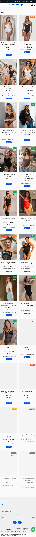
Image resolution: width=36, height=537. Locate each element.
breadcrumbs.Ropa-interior (15, 8)
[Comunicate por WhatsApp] (33, 530)
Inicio (2, 8)
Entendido (31, 535)
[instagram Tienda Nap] (15, 522)
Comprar (9, 54)
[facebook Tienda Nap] (20, 522)
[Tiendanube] (22, 529)
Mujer (6, 8)
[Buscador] (29, 5)
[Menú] (2, 5)
